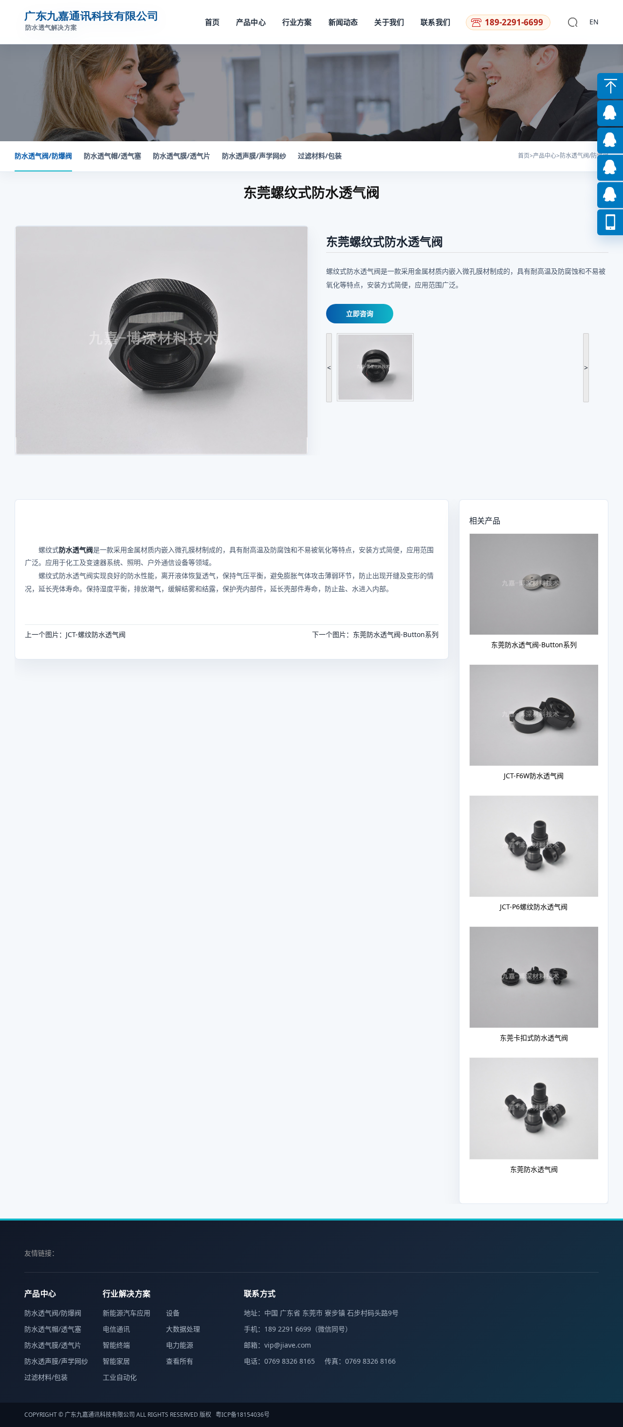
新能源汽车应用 (126, 1312)
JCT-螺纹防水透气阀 (96, 634)
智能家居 (116, 1361)
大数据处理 (183, 1328)
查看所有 (179, 1361)
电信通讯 (116, 1328)
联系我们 (435, 22)
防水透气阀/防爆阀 (43, 155)
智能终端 (116, 1345)
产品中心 (251, 22)
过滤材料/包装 (320, 155)
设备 (173, 1312)
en (594, 21)
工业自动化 (120, 1377)
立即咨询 (359, 313)
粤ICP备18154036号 (243, 1414)
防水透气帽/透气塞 (112, 155)
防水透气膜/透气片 (181, 155)
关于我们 (389, 22)
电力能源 (179, 1345)
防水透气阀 (76, 549)
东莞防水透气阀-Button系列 (396, 634)
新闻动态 (343, 22)
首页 (212, 22)
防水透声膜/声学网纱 (254, 155)
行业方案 (297, 22)
